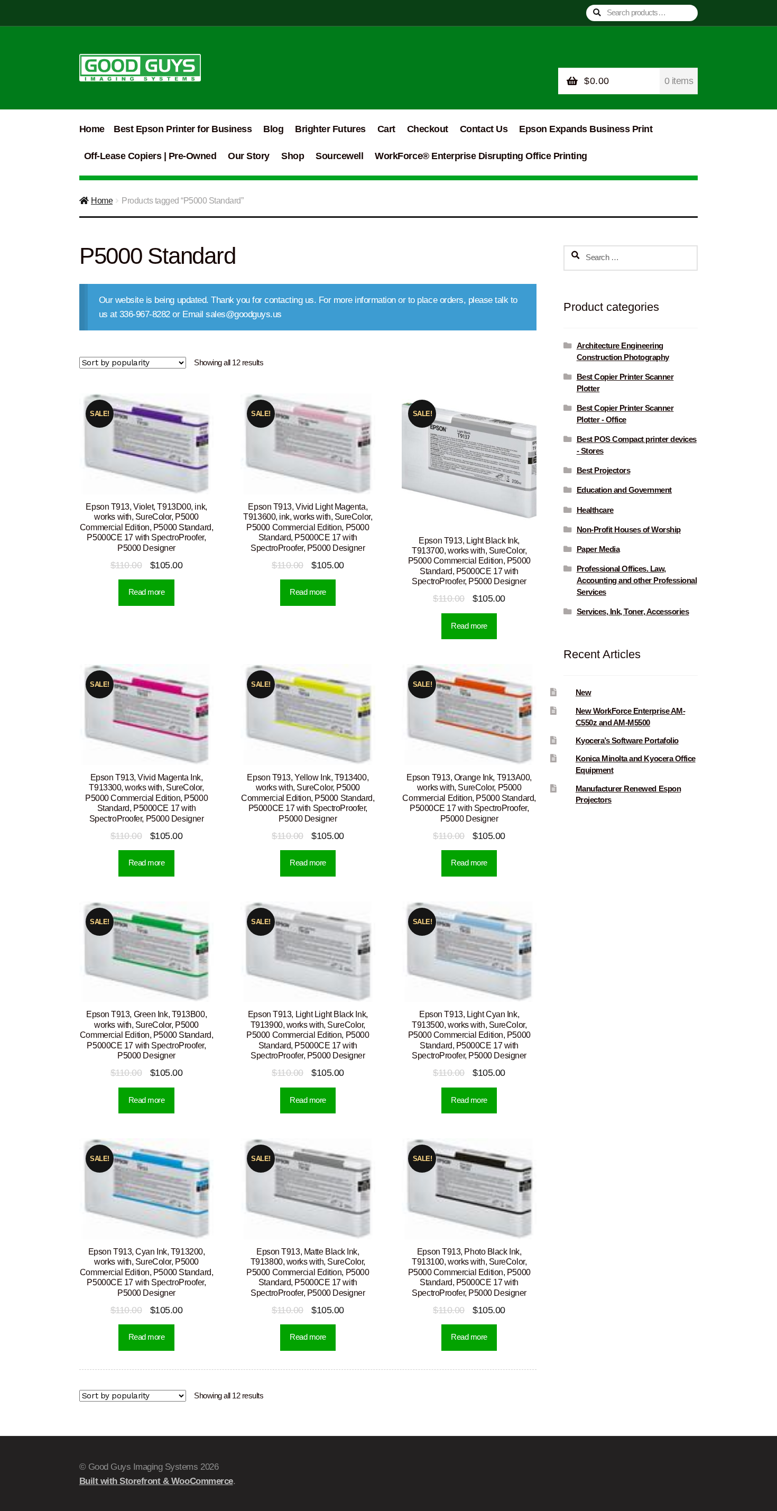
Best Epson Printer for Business (183, 129)
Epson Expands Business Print (585, 129)
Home (92, 129)
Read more (146, 591)
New (583, 692)
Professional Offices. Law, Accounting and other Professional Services (637, 580)
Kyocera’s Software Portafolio (627, 740)
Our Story (249, 156)
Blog (273, 129)
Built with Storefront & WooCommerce (156, 1481)
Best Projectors (604, 470)
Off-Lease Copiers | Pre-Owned (150, 156)
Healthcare (595, 509)
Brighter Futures (330, 129)
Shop (292, 156)
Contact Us (483, 129)
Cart (386, 129)
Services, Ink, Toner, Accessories (633, 611)
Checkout (427, 129)
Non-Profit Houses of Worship (629, 529)
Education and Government (624, 489)
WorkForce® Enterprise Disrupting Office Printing (481, 156)
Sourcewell (339, 156)
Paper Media (598, 549)
